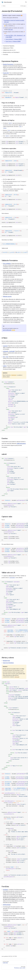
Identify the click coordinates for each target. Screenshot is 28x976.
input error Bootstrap (8, 662)
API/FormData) (7, 904)
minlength (5, 351)
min (4, 356)
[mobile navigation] (25, 2)
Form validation (7, 263)
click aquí (10, 29)
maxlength (12, 351)
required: (5, 346)
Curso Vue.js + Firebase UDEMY (13, 41)
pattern (5, 366)
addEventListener (21, 443)
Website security (7, 296)
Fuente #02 (6, 73)
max (7, 356)
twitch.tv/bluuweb (7, 330)
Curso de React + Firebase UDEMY (14, 39)
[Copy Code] (25, 91)
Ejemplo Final (6, 660)
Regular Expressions (8, 64)
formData (5, 889)
